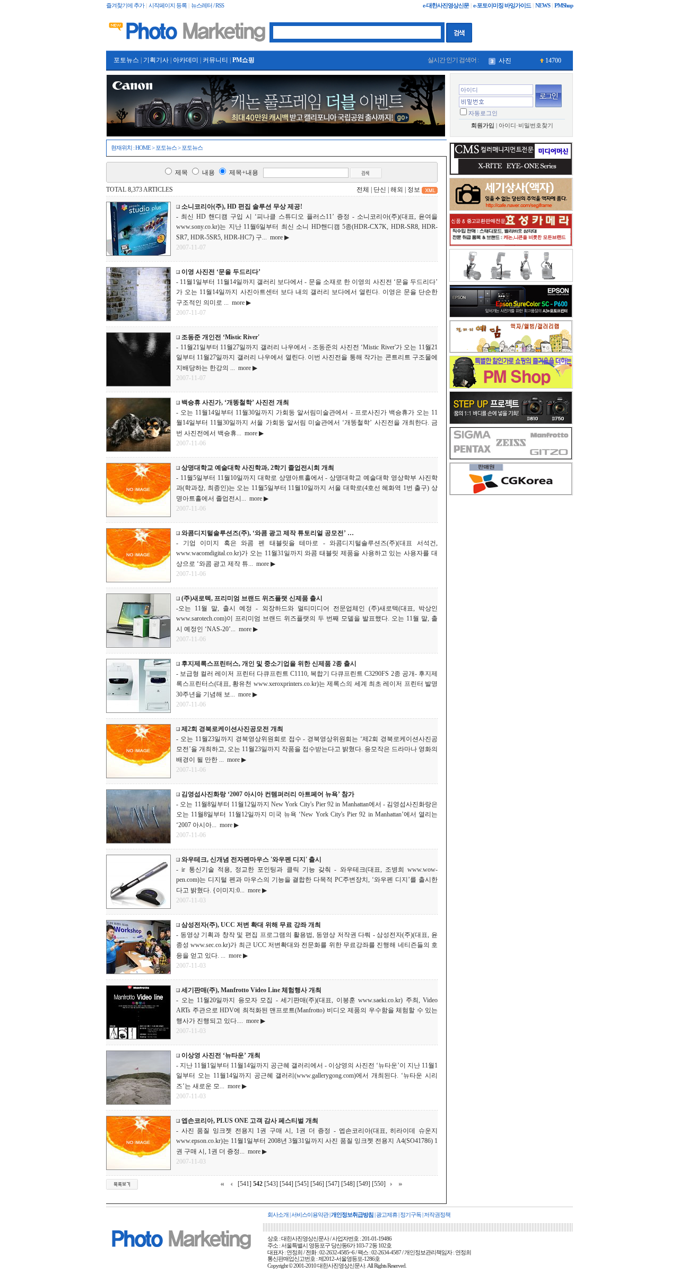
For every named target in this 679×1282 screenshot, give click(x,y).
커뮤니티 (215, 60)
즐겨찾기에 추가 (125, 5)
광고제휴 (386, 1215)
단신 (379, 189)
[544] (286, 1184)
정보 (413, 189)
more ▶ (278, 237)
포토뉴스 (126, 60)
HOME (143, 148)
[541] (244, 1184)
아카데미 (185, 60)
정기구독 (410, 1215)
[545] (302, 1184)
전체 (362, 189)
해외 (396, 189)
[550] (379, 1184)
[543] (271, 1184)
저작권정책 (437, 1215)
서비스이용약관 (309, 1215)
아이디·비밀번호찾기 (526, 125)
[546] (317, 1184)
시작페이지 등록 (168, 5)
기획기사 (156, 60)
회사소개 (278, 1215)
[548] (348, 1184)
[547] (333, 1184)
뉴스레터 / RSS (207, 5)
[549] (363, 1184)
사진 (505, 60)
